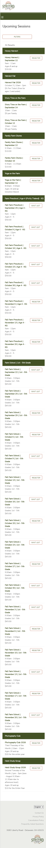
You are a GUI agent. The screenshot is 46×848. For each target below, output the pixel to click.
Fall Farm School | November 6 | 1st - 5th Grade (15, 631)
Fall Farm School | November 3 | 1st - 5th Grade (15, 609)
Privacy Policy (38, 816)
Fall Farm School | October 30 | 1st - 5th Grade (14, 588)
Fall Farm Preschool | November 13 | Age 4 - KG (15, 322)
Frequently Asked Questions (32, 824)
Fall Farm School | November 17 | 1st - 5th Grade (15, 696)
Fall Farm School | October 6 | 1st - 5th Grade (14, 437)
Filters (17, 37)
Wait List (35, 205)
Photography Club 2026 (15, 742)
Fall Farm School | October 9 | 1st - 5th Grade (14, 458)
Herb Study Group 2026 (15, 767)
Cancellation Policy (36, 820)
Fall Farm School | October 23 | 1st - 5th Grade (14, 545)
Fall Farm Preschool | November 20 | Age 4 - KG (15, 344)
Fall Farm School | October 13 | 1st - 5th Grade (14, 480)
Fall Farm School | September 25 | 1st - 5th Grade (16, 393)
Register (36, 58)
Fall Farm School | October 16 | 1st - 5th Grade (14, 501)
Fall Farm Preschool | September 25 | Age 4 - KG (15, 208)
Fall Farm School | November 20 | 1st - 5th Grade (15, 717)
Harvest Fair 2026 (13, 82)
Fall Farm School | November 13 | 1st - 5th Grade (15, 674)
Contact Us (39, 813)
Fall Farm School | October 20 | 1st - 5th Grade (14, 523)
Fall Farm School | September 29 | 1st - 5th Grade (16, 415)
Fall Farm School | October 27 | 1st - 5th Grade (14, 566)
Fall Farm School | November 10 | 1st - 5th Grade (15, 652)
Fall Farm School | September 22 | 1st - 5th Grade (16, 372)
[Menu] (4, 17)
